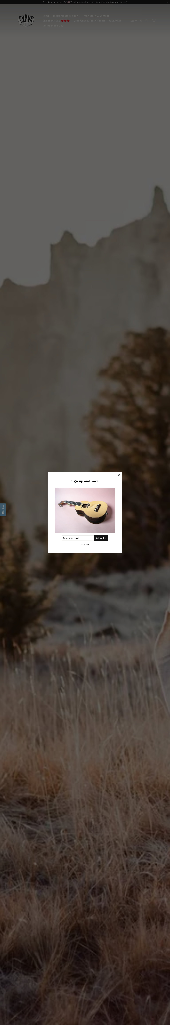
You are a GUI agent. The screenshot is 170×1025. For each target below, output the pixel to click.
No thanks (85, 544)
